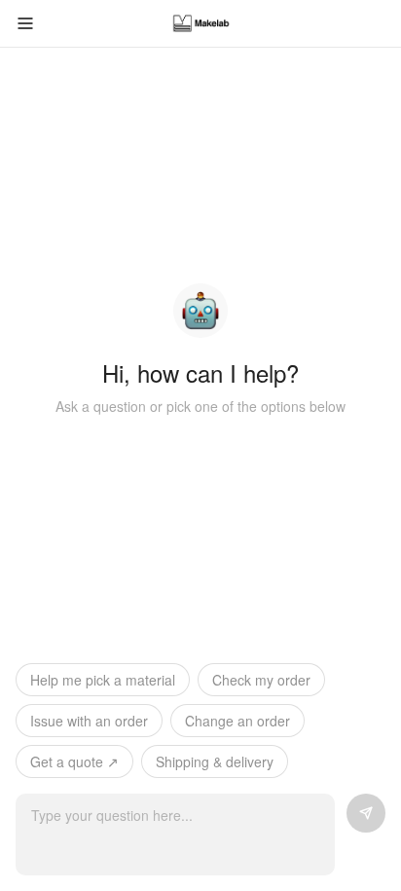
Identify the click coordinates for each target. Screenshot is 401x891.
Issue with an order (89, 720)
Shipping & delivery (214, 761)
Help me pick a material (102, 679)
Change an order (237, 720)
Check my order (261, 679)
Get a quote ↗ (74, 761)
